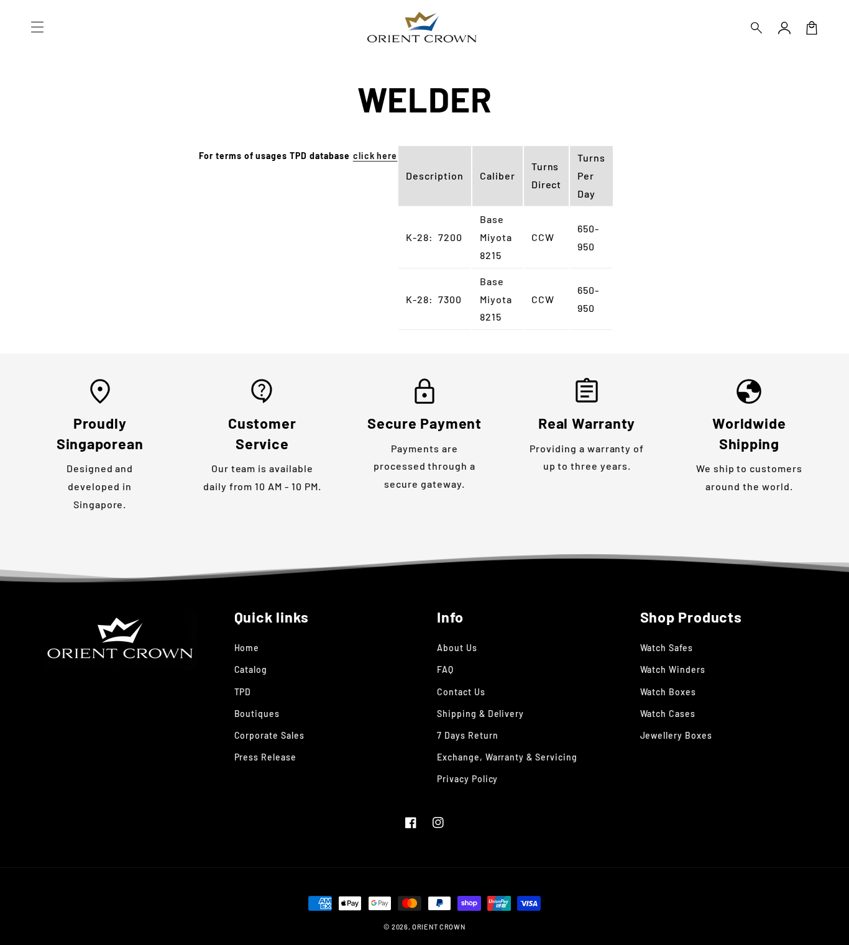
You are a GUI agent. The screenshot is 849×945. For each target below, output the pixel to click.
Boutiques (257, 713)
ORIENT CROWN (438, 927)
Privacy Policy (467, 779)
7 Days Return (467, 735)
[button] (757, 28)
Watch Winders (672, 669)
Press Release (265, 757)
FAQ (445, 669)
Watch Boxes (668, 692)
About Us (457, 647)
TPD (243, 692)
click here (375, 155)
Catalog (251, 669)
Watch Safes (667, 647)
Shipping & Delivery (480, 713)
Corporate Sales (269, 735)
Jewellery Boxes (676, 735)
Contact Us (461, 692)
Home (247, 647)
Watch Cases (668, 713)
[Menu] (37, 28)
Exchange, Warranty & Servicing (507, 757)
